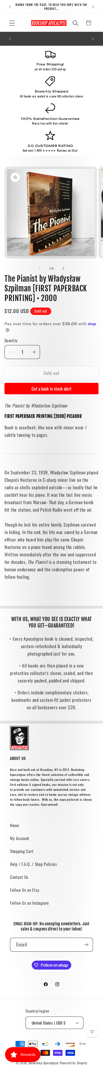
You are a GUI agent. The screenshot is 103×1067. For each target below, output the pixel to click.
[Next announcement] (93, 6)
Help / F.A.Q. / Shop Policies (33, 864)
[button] (12, 23)
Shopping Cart (21, 851)
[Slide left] (39, 268)
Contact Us (19, 877)
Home (14, 825)
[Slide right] (63, 268)
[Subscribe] (86, 945)
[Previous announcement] (10, 6)
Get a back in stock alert (52, 388)
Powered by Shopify (73, 1062)
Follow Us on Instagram (29, 903)
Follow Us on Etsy (24, 890)
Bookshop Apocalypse (44, 1062)
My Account (19, 838)
